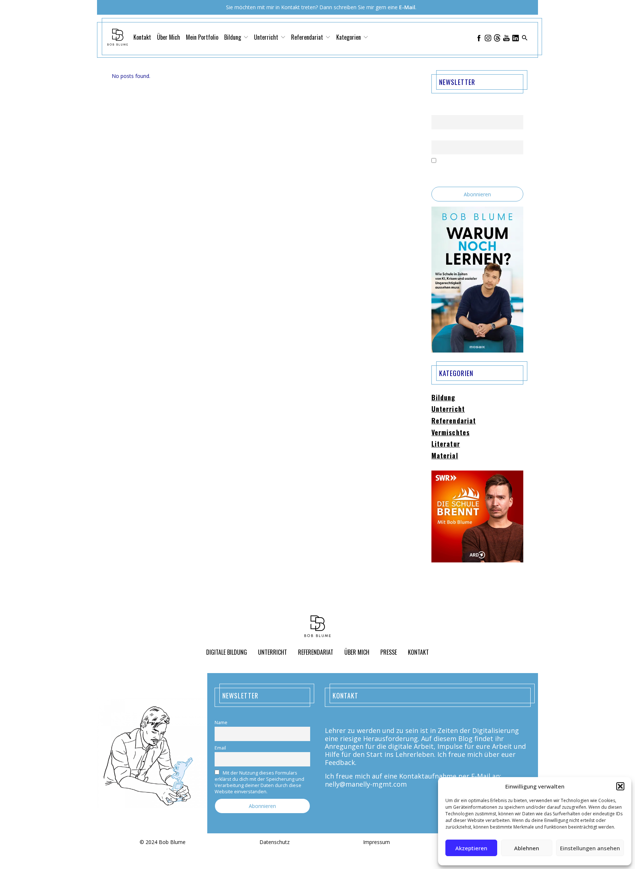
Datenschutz (274, 842)
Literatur (445, 444)
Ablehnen (526, 848)
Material (444, 456)
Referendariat (453, 421)
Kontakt (142, 37)
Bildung (443, 398)
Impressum (376, 842)
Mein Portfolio (202, 37)
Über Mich (168, 37)
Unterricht (448, 409)
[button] (620, 786)
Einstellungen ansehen (590, 848)
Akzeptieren (471, 848)
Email (437, 136)
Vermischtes (450, 433)
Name (437, 111)
